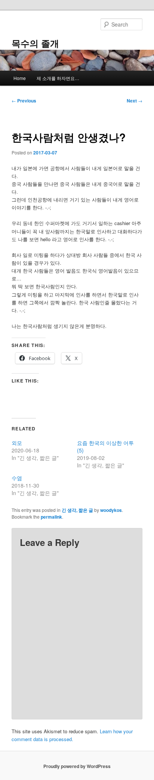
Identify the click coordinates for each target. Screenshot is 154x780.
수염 (17, 478)
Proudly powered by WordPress (77, 766)
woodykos (111, 510)
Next (134, 100)
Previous (24, 100)
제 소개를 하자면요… (58, 78)
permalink (51, 516)
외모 (17, 442)
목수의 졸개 (35, 43)
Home (19, 78)
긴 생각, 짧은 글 (77, 510)
